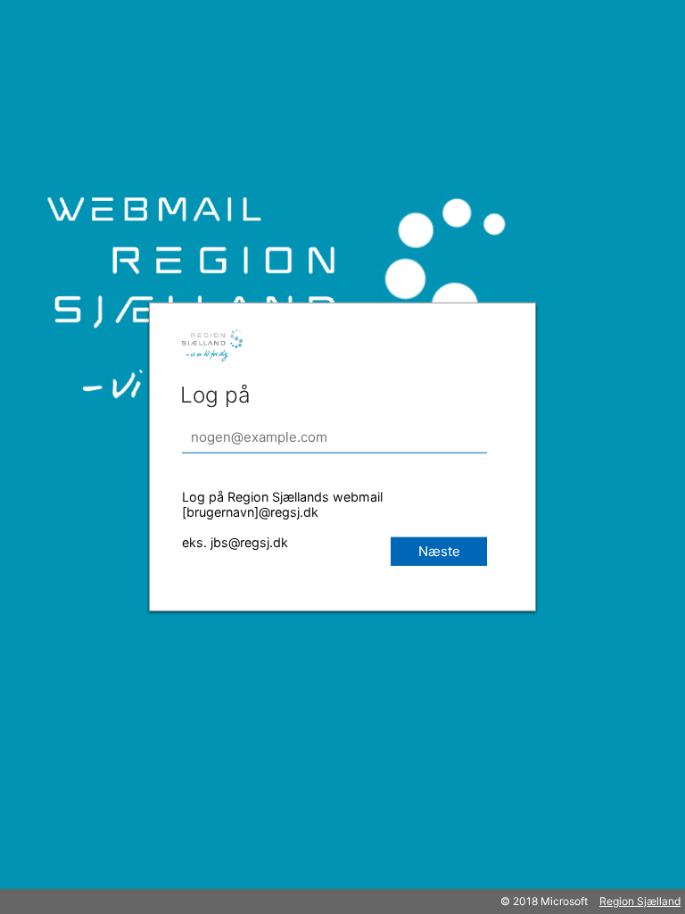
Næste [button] (439, 551)
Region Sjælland (640, 901)
